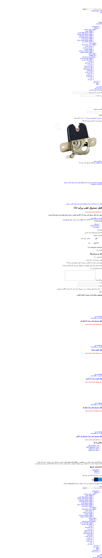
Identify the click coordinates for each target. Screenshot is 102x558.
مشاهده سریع (98, 316)
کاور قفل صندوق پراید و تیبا (94, 182)
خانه (100, 162)
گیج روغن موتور (88, 65)
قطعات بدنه (92, 43)
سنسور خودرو (88, 46)
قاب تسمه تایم (88, 62)
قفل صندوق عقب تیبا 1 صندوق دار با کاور (89, 436)
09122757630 (95, 10)
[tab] (49, 224)
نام (101, 283)
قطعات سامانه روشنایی (86, 52)
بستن (100, 486)
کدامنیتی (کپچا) (97, 109)
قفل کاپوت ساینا (97, 350)
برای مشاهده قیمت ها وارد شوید (93, 211)
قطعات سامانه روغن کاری (85, 35)
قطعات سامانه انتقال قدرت (85, 32)
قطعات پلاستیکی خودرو (86, 58)
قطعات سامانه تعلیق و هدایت (84, 34)
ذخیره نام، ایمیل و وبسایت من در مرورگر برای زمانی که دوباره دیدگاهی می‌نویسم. (78, 289)
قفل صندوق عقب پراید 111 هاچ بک (91, 321)
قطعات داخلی (92, 53)
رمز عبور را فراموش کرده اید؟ (94, 118)
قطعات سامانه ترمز (87, 41)
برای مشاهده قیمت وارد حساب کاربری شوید (75, 182)
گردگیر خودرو (88, 72)
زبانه (91, 78)
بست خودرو (89, 75)
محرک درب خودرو (87, 47)
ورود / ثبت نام (95, 551)
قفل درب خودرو (88, 67)
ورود (100, 115)
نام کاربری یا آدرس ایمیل (95, 92)
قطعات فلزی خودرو (87, 59)
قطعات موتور (88, 31)
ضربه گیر (89, 79)
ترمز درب (89, 64)
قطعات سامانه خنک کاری (85, 37)
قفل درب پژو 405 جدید (96, 203)
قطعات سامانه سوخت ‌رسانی (84, 40)
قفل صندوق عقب (87, 69)
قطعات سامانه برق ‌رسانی (85, 50)
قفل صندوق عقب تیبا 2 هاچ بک (92, 407)
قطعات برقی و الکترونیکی (89, 44)
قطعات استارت (88, 49)
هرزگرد (90, 61)
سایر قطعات (92, 55)
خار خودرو (89, 73)
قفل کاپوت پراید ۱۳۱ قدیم (94, 378)
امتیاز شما (99, 268)
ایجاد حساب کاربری (94, 89)
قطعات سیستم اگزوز (86, 38)
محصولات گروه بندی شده (89, 56)
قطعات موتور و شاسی (90, 29)
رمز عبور (99, 95)
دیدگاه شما (98, 280)
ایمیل (100, 286)
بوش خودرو (89, 76)
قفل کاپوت (89, 70)
